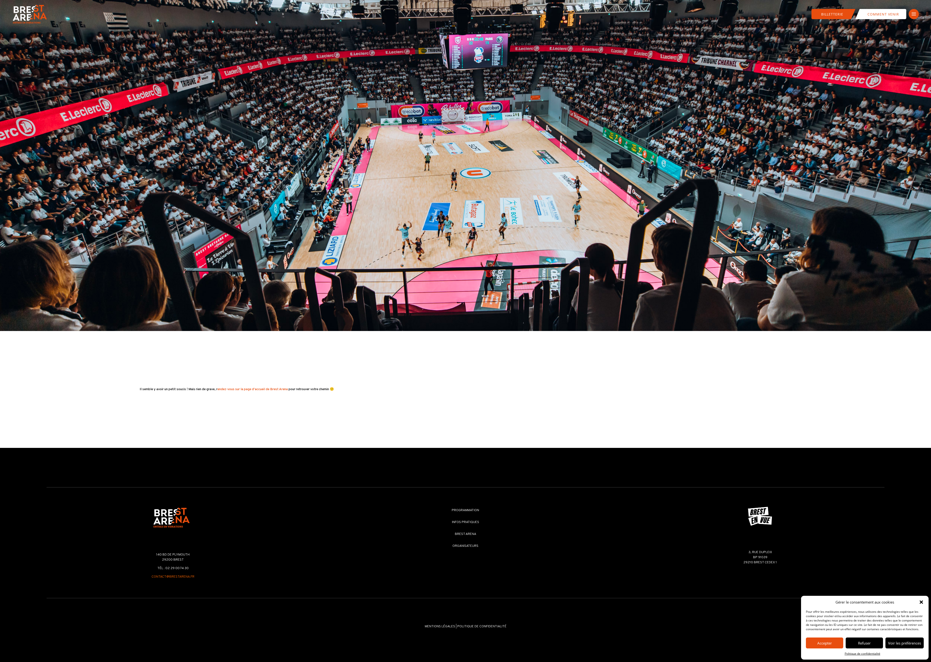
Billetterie (832, 14)
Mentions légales (440, 626)
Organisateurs (465, 546)
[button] (921, 602)
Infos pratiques (465, 522)
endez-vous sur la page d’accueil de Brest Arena (252, 389)
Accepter (824, 643)
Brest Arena (465, 534)
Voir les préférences (904, 643)
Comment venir (883, 14)
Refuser (864, 643)
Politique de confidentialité (862, 654)
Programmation (465, 510)
